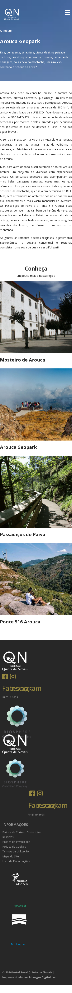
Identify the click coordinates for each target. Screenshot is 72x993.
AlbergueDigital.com (43, 977)
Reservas (8, 837)
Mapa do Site (10, 856)
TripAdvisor (19, 905)
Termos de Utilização (15, 851)
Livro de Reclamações (16, 861)
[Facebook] (6, 674)
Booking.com (19, 944)
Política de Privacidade (16, 842)
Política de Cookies (14, 846)
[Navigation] (67, 12)
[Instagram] (14, 674)
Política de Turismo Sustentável (21, 832)
